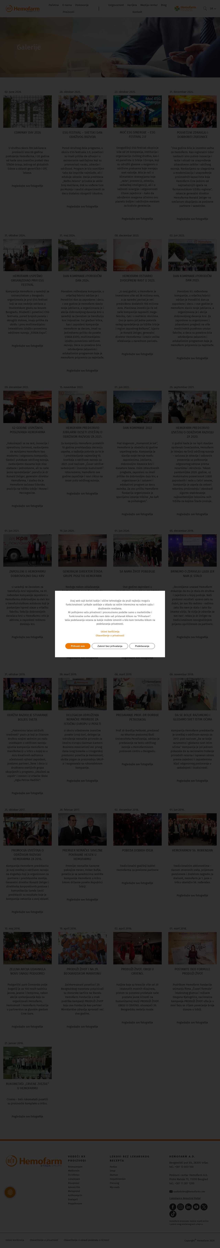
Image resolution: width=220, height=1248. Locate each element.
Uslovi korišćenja (110, 631)
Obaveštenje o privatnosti (110, 635)
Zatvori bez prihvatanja (109, 646)
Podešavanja (142, 646)
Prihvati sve (78, 646)
